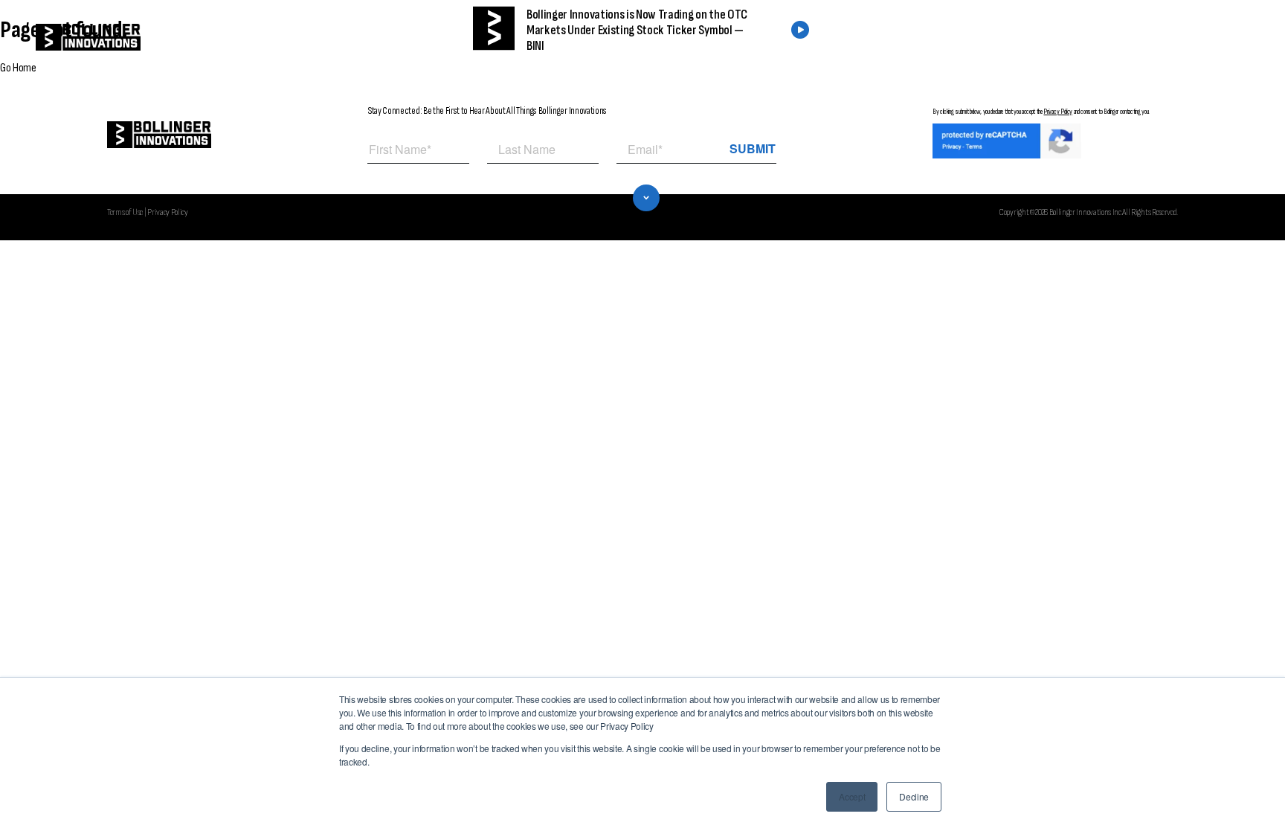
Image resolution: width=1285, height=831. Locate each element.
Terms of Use (125, 212)
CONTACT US (1160, 38)
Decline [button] (914, 796)
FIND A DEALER (1045, 38)
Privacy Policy (1057, 111)
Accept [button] (852, 796)
